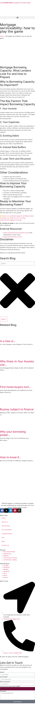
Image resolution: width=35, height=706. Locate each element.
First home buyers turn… (15, 387)
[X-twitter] (6, 510)
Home (2, 36)
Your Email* (4, 677)
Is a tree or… (8, 341)
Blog (3, 541)
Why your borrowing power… (13, 433)
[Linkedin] (10, 510)
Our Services (6, 526)
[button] (17, 17)
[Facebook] (2, 510)
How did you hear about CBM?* (10, 686)
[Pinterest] (15, 510)
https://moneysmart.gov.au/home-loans (16, 233)
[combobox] (17, 263)
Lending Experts (7, 533)
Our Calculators (7, 530)
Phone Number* (5, 681)
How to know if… (10, 457)
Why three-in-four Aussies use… (17, 363)
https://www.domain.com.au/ (12, 237)
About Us (5, 522)
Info (3, 537)
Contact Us (5, 545)
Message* (3, 691)
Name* (2, 672)
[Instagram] (19, 510)
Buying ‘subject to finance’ (17, 409)
